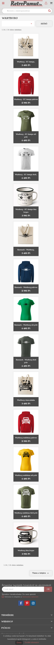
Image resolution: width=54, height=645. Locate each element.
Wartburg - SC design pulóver (26, 99)
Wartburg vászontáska (26, 400)
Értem (19, 642)
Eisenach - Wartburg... (26, 250)
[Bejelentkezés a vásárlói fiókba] (46, 3)
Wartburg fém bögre (26, 551)
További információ (32, 642)
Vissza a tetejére (40, 573)
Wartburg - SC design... (26, 62)
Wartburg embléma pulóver (26, 438)
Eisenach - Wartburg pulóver (25, 287)
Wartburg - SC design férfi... (26, 175)
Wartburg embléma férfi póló (26, 513)
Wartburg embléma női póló (26, 475)
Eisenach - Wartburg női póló (26, 325)
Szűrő (44, 24)
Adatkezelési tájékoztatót (30, 597)
